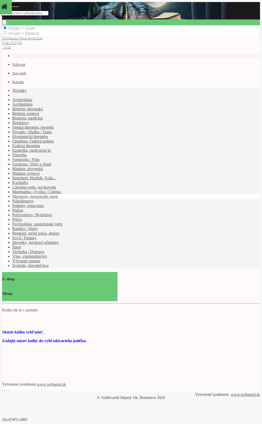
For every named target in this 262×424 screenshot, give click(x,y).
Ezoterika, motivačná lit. (31, 150)
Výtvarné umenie (26, 261)
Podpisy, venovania (28, 205)
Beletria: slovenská (27, 109)
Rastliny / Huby (25, 228)
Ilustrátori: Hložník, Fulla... (34, 178)
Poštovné (18, 65)
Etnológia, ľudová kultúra (33, 141)
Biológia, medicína (27, 118)
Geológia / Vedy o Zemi (31, 164)
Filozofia (19, 155)
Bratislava (20, 123)
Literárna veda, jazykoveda (34, 187)
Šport (16, 247)
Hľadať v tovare (21, 28)
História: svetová (25, 173)
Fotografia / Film (25, 159)
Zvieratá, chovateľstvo (30, 265)
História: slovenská (27, 169)
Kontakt (18, 82)
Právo (17, 219)
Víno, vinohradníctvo (29, 256)
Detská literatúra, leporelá (32, 127)
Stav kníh (19, 73)
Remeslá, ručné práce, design (35, 233)
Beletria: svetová (25, 113)
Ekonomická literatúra (30, 136)
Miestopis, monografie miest (35, 196)
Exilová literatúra (26, 146)
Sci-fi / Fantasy (24, 238)
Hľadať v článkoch (23, 33)
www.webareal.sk (51, 384)
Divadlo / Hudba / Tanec (32, 132)
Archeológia (22, 99)
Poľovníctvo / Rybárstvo (32, 215)
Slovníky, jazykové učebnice (35, 242)
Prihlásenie (10, 38)
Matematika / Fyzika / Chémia (36, 192)
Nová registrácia (30, 38)
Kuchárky (20, 182)
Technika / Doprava (28, 251)
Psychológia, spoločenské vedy (37, 224)
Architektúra (22, 104)
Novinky (19, 90)
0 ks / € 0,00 (12, 42)
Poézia (17, 210)
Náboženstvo (23, 201)
